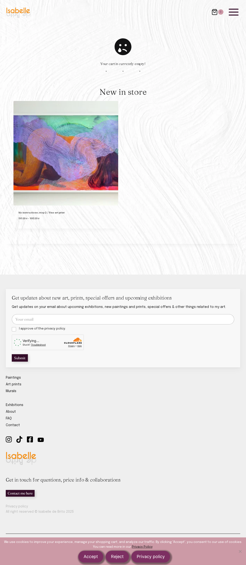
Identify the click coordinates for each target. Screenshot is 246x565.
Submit (19, 358)
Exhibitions (14, 405)
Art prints (13, 384)
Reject (117, 556)
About (11, 411)
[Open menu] (233, 12)
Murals (11, 391)
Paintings (13, 377)
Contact (13, 425)
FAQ (9, 418)
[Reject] (240, 551)
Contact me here (20, 493)
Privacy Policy (142, 546)
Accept (91, 556)
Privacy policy (17, 506)
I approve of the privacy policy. (42, 328)
